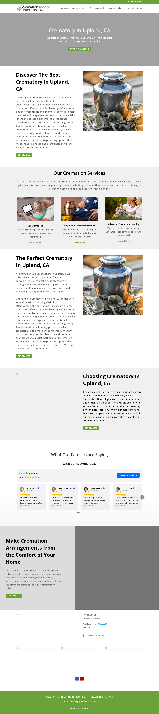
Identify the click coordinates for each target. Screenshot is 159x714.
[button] (17, 497)
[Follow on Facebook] (77, 679)
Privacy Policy (71, 701)
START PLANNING (79, 49)
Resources (111, 8)
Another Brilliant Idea (83, 708)
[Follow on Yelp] (82, 679)
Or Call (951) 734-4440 (135, 2)
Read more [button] (24, 505)
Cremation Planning (80, 8)
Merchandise (130, 8)
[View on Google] (22, 489)
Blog (120, 8)
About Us (97, 8)
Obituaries (65, 8)
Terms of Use (88, 701)
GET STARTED (24, 155)
